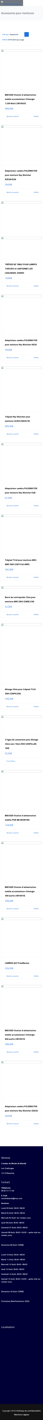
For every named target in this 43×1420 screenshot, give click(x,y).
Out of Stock (10, 761)
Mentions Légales (21, 1414)
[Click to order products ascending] (26, 34)
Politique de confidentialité (28, 1410)
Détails (36, 116)
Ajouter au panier (12, 116)
